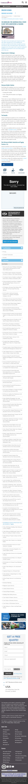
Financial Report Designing (8, 591)
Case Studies (5, 264)
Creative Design (7, 751)
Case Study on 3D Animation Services (11, 603)
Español (16, 715)
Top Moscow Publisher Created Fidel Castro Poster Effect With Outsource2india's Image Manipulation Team (12, 441)
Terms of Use (17, 722)
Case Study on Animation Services (10, 600)
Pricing (4, 251)
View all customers (18, 207)
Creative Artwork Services (8, 588)
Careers (6, 736)
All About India (19, 740)
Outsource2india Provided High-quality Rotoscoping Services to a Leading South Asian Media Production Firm (11, 372)
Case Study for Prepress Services (10, 597)
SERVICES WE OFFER (6, 13)
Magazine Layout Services (8, 585)
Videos (5, 731)
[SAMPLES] (4, 170)
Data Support (7, 753)
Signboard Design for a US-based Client (11, 571)
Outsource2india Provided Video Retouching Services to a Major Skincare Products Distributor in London (12, 406)
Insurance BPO (7, 755)
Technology (18, 738)
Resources (19, 717)
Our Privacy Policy (18, 673)
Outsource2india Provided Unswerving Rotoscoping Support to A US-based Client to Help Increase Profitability (12, 309)
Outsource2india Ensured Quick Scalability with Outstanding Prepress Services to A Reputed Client (12, 283)
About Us (8, 717)
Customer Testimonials (8, 254)
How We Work (13, 717)
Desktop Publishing (7, 582)
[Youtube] (13, 767)
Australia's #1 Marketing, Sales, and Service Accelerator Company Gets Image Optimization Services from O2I (12, 486)
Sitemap (6, 742)
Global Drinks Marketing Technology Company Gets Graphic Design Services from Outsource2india (12, 420)
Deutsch (20, 715)
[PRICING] (13, 170)
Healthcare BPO (20, 757)
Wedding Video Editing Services (10, 594)
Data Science (7, 760)
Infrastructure (19, 731)
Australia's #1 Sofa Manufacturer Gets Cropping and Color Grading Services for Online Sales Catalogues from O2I (12, 509)
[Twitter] (8, 768)
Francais (12, 715)
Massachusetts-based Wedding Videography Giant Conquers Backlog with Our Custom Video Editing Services (12, 268)
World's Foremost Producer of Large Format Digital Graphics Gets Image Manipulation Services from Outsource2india (12, 471)
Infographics (19, 742)
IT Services (19, 753)
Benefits (5, 257)
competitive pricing (12, 129)
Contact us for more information (10, 241)
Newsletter (6, 738)
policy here (20, 775)
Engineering (19, 751)
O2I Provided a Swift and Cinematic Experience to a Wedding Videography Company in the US (11, 295)
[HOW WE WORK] (21, 170)
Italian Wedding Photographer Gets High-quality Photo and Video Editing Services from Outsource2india (12, 400)
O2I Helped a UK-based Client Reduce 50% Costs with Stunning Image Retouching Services (12, 289)
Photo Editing (7, 757)
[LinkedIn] (10, 767)
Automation (19, 760)
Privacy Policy (10, 722)
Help (17, 729)
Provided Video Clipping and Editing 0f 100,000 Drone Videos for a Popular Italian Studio (11, 343)
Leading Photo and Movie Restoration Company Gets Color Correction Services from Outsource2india (12, 451)
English (8, 715)
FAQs (5, 740)
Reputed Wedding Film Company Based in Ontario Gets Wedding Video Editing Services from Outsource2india (12, 461)
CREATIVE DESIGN (6, 10)
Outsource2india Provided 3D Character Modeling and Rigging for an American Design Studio (12, 357)
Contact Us (6, 744)
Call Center (6, 762)
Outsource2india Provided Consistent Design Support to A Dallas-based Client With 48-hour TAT (12, 315)
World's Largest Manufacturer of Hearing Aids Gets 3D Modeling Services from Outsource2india (12, 435)
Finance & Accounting (21, 755)
